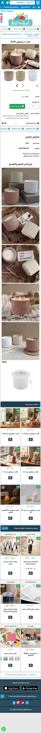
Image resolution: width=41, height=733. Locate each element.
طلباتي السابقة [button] (33, 29)
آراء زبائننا (6, 29)
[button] (7, 3)
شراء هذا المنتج (17, 106)
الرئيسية (36, 34)
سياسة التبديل (17, 129)
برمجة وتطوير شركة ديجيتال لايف (20, 709)
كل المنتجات (28, 34)
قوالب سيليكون (32, 36)
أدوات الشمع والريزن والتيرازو (12, 34)
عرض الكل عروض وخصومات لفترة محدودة (20, 674)
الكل (33, 7)
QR (4, 123)
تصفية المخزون (25, 7)
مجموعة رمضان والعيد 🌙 (10, 7)
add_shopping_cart (31, 439)
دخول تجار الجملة (19, 29)
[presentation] (23, 86)
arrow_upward (2, 696)
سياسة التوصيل (32, 129)
